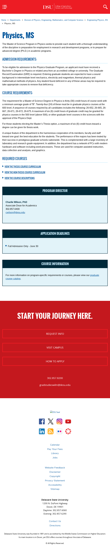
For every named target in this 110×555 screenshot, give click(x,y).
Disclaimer (55, 472)
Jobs (54, 457)
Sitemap (55, 489)
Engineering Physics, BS (97, 20)
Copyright (55, 476)
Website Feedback (55, 467)
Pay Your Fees (55, 449)
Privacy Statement (55, 480)
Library (55, 453)
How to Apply (55, 361)
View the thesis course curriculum (23, 166)
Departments (15, 20)
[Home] (57, 7)
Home (3, 20)
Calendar (55, 445)
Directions (55, 525)
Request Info (55, 333)
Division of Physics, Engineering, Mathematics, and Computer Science (53, 20)
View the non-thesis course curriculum (25, 172)
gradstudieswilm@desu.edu (55, 385)
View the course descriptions (20, 178)
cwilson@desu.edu (15, 212)
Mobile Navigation (5, 7)
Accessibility (55, 485)
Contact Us (55, 521)
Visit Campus (55, 347)
